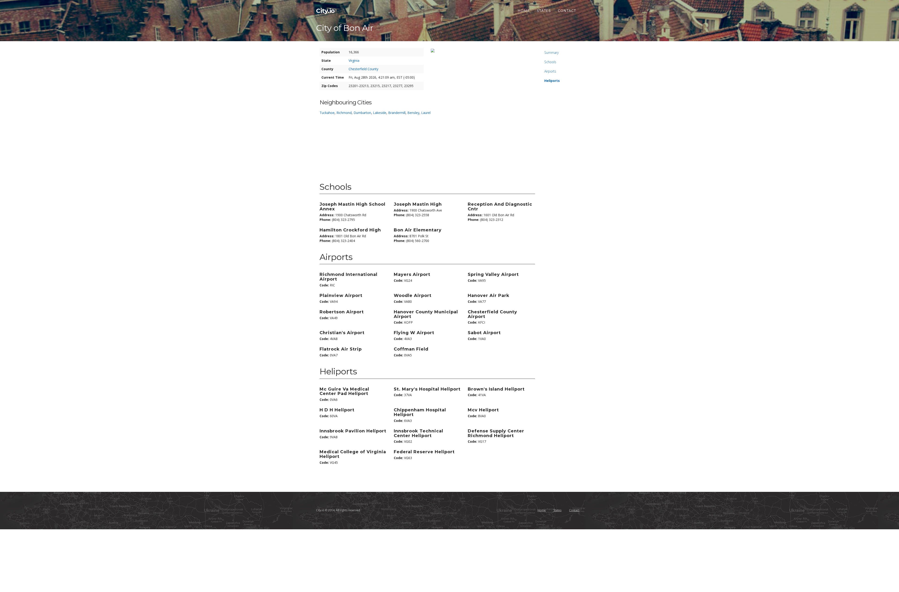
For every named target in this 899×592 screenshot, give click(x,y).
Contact (567, 11)
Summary (551, 52)
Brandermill (396, 112)
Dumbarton (362, 112)
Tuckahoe (327, 112)
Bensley (413, 112)
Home (524, 11)
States (544, 11)
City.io (325, 11)
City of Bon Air (344, 28)
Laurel (426, 112)
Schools (550, 62)
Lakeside (379, 112)
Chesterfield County (363, 69)
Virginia (354, 60)
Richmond (344, 112)
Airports (550, 71)
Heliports (552, 80)
